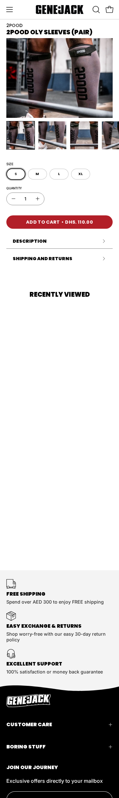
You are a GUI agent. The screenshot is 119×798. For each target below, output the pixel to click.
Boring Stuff (26, 746)
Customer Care (29, 724)
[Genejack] (59, 9)
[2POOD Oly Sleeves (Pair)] (20, 135)
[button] (95, 9)
